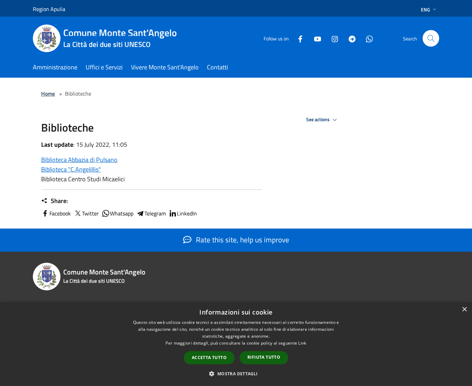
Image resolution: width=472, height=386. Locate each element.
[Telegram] (349, 38)
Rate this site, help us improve (241, 239)
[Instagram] (332, 38)
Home (48, 93)
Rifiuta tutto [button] (263, 357)
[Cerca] (431, 38)
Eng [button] (425, 9)
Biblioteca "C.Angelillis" (71, 169)
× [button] (464, 309)
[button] (235, 373)
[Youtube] (315, 38)
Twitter (90, 213)
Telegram (155, 213)
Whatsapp (121, 213)
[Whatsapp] (367, 38)
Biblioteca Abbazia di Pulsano (79, 159)
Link (302, 343)
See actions (318, 119)
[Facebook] (297, 38)
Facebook (60, 213)
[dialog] (236, 344)
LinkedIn (187, 213)
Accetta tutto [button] (209, 357)
